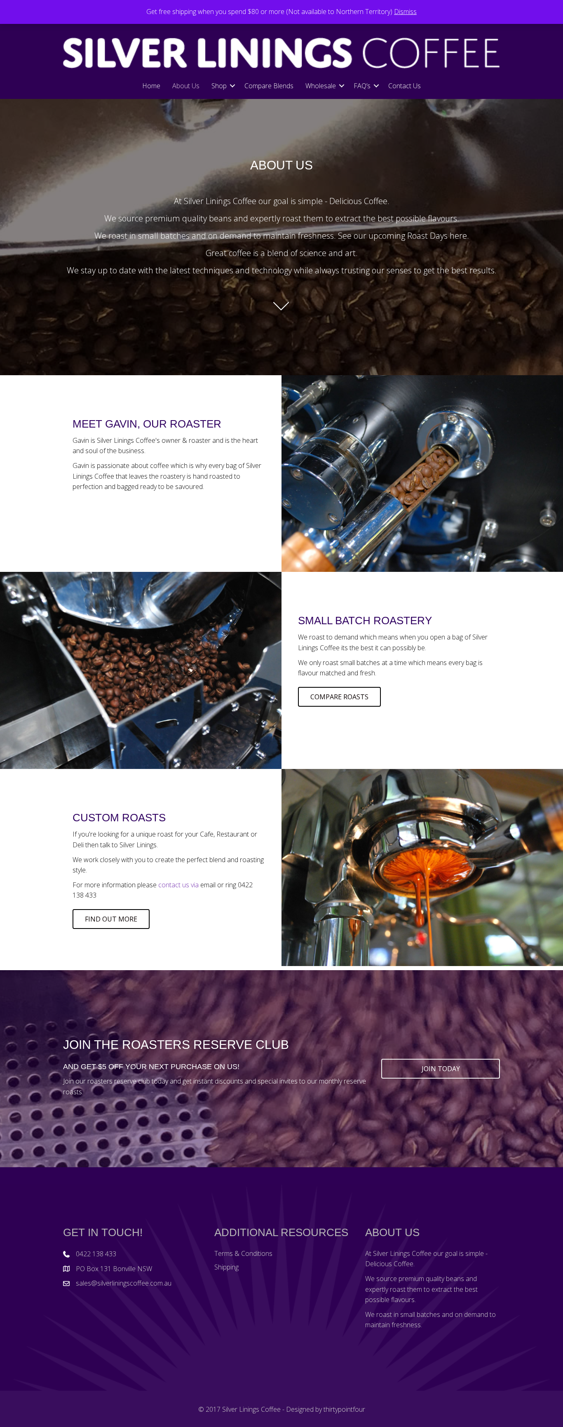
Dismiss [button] (405, 11)
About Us (185, 85)
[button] (232, 86)
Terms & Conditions (243, 1253)
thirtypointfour (344, 1409)
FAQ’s (362, 85)
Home (151, 85)
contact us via (178, 884)
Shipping (226, 1267)
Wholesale (320, 85)
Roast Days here (437, 235)
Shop (219, 85)
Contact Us (404, 85)
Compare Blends (268, 85)
